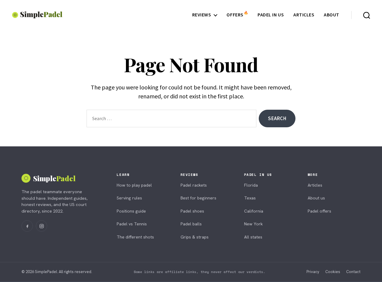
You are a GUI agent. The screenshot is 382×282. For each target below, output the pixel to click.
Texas (250, 198)
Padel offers (319, 211)
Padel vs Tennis (132, 224)
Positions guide (131, 211)
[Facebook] (27, 226)
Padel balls (191, 224)
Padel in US (271, 15)
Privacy (312, 271)
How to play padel (134, 185)
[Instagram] (41, 226)
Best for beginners (198, 198)
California (253, 211)
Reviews (201, 15)
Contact (353, 271)
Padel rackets (194, 185)
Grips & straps (195, 237)
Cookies (332, 271)
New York (253, 224)
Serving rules (129, 198)
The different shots (135, 237)
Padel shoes (192, 211)
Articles (303, 15)
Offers (237, 15)
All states (253, 237)
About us (316, 198)
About (331, 15)
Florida (251, 185)
